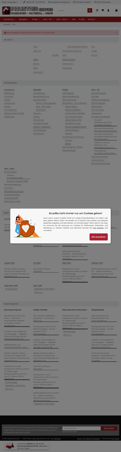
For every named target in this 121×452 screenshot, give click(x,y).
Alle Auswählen (98, 237)
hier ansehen (98, 228)
